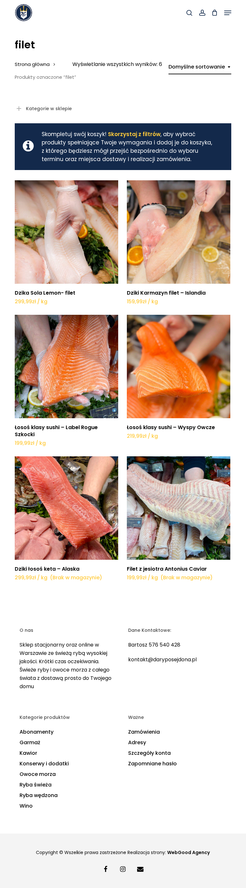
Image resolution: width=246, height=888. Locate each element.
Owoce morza (38, 774)
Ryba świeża (36, 784)
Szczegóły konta (149, 753)
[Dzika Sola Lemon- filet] (66, 232)
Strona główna (32, 64)
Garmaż (30, 742)
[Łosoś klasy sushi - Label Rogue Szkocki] (66, 366)
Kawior (28, 753)
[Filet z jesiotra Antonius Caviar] (178, 508)
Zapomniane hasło (152, 763)
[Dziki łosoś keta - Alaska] (66, 508)
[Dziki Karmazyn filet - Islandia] (178, 232)
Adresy (137, 742)
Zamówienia (144, 732)
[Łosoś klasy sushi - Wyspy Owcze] (178, 366)
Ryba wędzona (39, 795)
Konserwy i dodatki (44, 763)
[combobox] (199, 67)
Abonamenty (36, 732)
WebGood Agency (188, 852)
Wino (26, 806)
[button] (227, 13)
